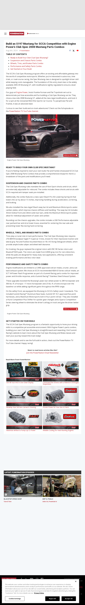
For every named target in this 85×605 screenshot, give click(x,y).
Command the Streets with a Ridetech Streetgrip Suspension (61, 383)
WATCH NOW (34, 33)
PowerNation (25, 50)
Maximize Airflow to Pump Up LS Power (20, 430)
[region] (40, 591)
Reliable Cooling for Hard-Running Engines (58, 430)
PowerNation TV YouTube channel (23, 111)
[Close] (75, 581)
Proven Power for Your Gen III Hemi (56, 407)
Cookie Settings (15, 599)
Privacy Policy (39, 593)
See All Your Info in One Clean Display (19, 382)
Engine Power (22, 92)
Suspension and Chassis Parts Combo (26, 60)
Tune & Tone (7, 501)
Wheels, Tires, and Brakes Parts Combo (26, 63)
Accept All (68, 599)
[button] (5, 34)
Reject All (52, 599)
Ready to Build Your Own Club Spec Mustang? (29, 57)
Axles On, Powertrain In (49, 501)
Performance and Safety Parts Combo (26, 66)
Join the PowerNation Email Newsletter (42, 353)
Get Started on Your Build (21, 69)
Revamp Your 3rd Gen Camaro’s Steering (21, 407)
